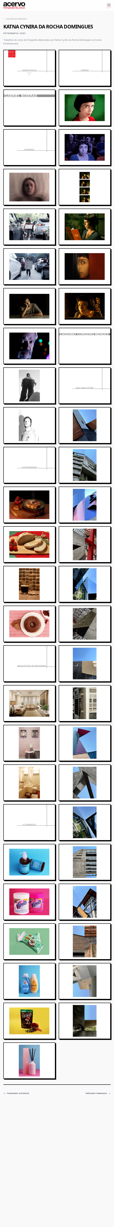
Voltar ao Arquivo (16, 19)
